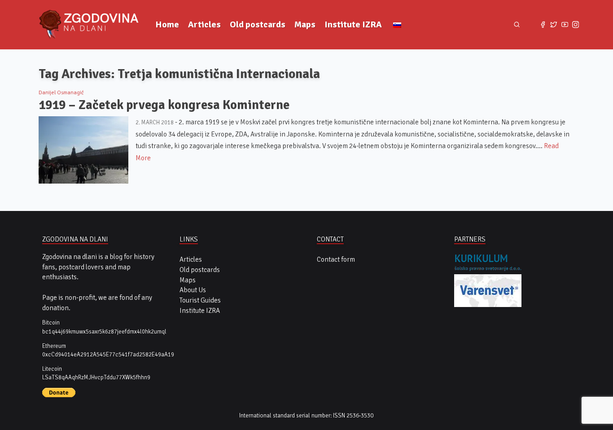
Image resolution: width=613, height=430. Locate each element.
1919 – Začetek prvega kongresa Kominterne (164, 105)
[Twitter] (553, 24)
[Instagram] (575, 24)
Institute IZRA (353, 24)
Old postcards (257, 24)
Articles (204, 24)
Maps (304, 24)
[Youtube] (564, 24)
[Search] (517, 25)
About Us (193, 290)
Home (167, 24)
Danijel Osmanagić (61, 92)
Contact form (336, 259)
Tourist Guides (200, 300)
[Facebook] (542, 24)
